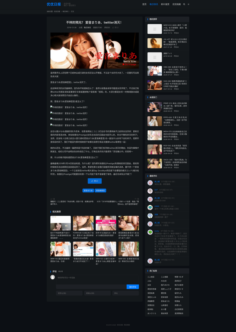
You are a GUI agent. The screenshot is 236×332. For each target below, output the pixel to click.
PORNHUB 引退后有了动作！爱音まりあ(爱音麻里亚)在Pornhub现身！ (83, 235)
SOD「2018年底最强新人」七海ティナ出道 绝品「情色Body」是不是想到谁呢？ (118, 202)
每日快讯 (154, 4)
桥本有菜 (164, 297)
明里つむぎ (179, 277)
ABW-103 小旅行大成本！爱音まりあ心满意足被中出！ (106, 261)
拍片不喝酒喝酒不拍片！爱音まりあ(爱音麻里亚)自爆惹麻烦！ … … (60, 235)
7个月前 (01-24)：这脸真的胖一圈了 (164, 215)
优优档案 (176, 4)
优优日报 (54, 4)
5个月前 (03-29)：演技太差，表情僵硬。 (165, 182)
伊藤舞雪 (151, 301)
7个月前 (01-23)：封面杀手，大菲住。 (165, 224)
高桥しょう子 (166, 289)
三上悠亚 (151, 277)
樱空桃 (163, 293)
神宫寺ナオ (179, 289)
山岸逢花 (164, 305)
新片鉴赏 (165, 4)
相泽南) (150, 309)
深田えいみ (152, 297)
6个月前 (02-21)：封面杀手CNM (165, 199)
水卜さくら (152, 313)
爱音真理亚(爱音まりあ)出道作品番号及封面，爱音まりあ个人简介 (128, 235)
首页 (144, 4)
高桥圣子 (178, 281)
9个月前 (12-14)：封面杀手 (165, 261)
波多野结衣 (179, 313)
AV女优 (164, 281)
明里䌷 (177, 301)
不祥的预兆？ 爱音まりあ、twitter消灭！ (94, 22)
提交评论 (132, 287)
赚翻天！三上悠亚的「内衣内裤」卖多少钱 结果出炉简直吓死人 (71, 202)
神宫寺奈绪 (152, 289)
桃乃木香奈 (179, 285)
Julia (149, 281)
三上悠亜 (164, 277)
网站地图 (127, 325)
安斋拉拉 (151, 305)
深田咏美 (151, 293)
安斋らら (178, 305)
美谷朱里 (164, 313)
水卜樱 (163, 309)
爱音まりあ (88, 190)
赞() (115, 27)
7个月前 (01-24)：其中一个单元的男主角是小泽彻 (167, 207)
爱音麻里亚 (100, 190)
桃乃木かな (165, 285)
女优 (149, 285)
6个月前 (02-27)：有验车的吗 (164, 191)
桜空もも (178, 293)
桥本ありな (165, 301)
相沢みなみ (179, 297)
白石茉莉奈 (179, 309)
